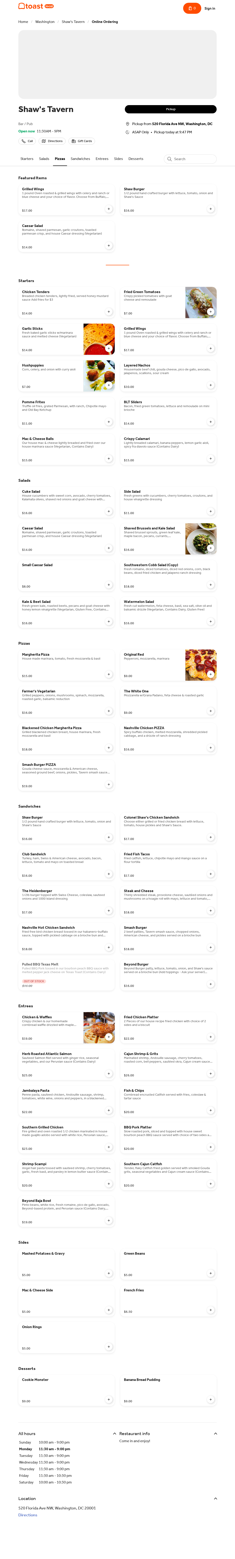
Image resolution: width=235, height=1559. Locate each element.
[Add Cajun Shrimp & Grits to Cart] (210, 1073)
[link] (27, 159)
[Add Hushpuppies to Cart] (108, 385)
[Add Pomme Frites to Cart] (108, 421)
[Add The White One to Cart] (210, 711)
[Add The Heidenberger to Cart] (108, 910)
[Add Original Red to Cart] (210, 674)
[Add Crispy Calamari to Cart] (210, 458)
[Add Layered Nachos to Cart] (210, 385)
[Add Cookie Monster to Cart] (108, 1399)
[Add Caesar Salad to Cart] (108, 245)
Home (23, 22)
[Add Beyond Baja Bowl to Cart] (108, 1220)
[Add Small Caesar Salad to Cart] (108, 584)
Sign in (209, 8)
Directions (27, 1514)
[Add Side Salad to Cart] (210, 511)
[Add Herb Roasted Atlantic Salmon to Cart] (108, 1073)
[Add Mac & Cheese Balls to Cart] (108, 458)
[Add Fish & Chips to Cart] (210, 1110)
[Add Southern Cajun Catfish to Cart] (210, 1183)
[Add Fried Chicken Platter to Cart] (210, 1037)
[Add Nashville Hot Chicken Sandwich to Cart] (108, 947)
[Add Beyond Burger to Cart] (210, 984)
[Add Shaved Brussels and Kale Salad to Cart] (210, 548)
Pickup (171, 109)
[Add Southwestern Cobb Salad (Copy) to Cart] (210, 584)
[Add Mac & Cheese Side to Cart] (108, 1310)
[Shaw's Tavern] (36, 6)
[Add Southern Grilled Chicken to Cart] (108, 1147)
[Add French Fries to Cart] (210, 1310)
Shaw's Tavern (73, 22)
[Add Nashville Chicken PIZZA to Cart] (210, 747)
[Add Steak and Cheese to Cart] (210, 910)
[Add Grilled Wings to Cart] (108, 209)
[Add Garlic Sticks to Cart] (108, 348)
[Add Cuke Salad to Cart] (108, 511)
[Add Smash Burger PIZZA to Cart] (108, 784)
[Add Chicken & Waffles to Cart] (108, 1037)
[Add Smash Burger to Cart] (210, 947)
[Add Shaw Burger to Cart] (210, 209)
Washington (45, 22)
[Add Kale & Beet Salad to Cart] (108, 621)
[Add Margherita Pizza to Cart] (108, 674)
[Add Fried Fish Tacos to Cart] (210, 874)
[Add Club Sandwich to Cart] (108, 874)
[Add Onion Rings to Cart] (108, 1346)
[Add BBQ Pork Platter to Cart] (210, 1147)
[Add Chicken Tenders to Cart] (108, 311)
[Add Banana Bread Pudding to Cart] (210, 1399)
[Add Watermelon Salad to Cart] (210, 621)
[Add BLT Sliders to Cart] (210, 421)
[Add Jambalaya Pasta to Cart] (108, 1110)
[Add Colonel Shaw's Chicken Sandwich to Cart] (210, 837)
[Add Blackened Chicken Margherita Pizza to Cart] (108, 747)
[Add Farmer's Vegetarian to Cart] (108, 711)
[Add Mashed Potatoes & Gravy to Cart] (108, 1273)
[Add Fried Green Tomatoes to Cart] (210, 311)
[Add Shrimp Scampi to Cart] (108, 1183)
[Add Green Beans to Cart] (210, 1273)
